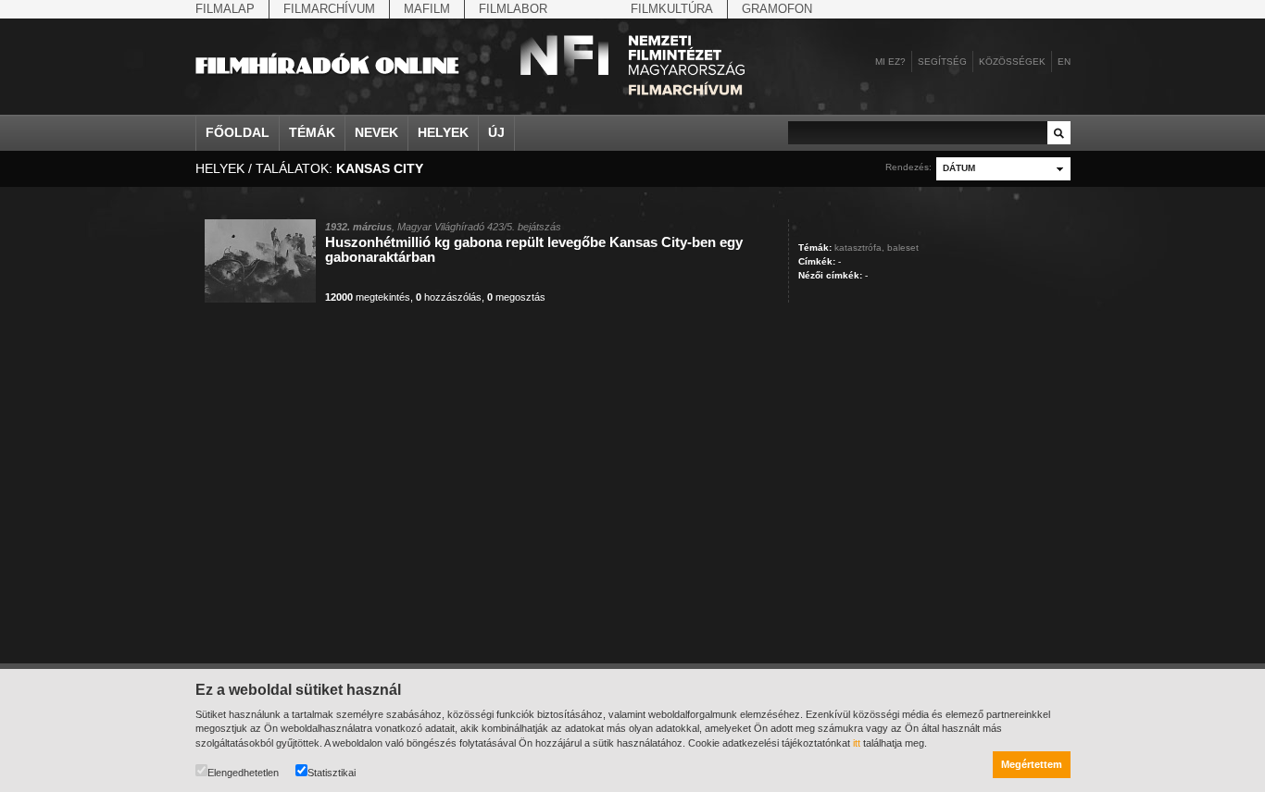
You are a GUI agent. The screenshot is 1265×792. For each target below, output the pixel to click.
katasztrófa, (859, 247)
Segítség (942, 61)
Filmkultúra (672, 9)
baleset (903, 247)
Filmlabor (513, 9)
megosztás (516, 297)
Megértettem (1031, 764)
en (1064, 61)
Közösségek (1012, 61)
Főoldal (237, 132)
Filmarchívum (329, 9)
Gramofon (777, 9)
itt (856, 743)
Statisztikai (331, 772)
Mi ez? (890, 61)
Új (496, 132)
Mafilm (427, 9)
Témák (312, 132)
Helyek (443, 132)
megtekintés (367, 297)
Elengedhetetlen (243, 772)
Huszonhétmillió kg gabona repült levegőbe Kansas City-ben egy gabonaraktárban (534, 249)
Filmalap (225, 9)
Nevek (376, 132)
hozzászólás (449, 297)
